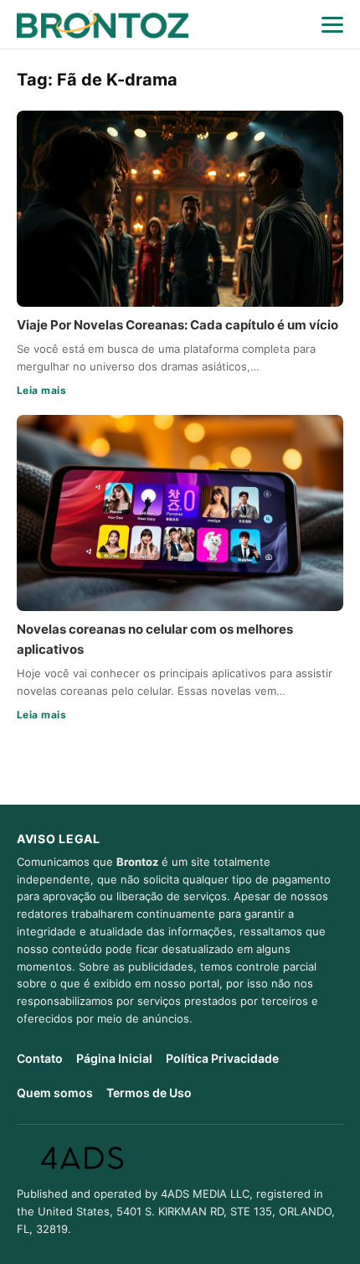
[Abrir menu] (332, 24)
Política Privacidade (222, 1058)
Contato (40, 1058)
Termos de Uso (149, 1092)
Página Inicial (114, 1058)
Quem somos (55, 1092)
